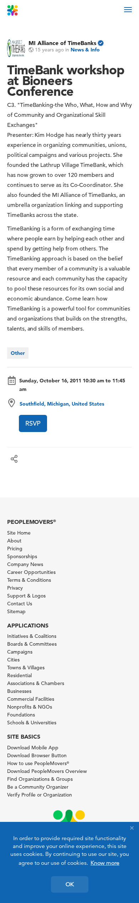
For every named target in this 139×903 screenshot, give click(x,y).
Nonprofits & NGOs (29, 707)
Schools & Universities (31, 722)
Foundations (21, 714)
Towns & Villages (26, 667)
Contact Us (19, 603)
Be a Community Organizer (37, 787)
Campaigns (19, 652)
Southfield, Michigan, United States (62, 404)
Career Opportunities (31, 572)
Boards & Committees (32, 644)
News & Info (85, 49)
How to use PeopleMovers (38, 763)
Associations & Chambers (35, 683)
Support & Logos (26, 595)
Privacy (15, 588)
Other (18, 353)
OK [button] (70, 884)
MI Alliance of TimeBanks (62, 42)
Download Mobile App (32, 747)
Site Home (19, 533)
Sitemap (16, 611)
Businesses (19, 691)
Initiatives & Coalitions (31, 636)
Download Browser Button (37, 755)
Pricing (14, 548)
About (14, 540)
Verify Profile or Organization (39, 795)
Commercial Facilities (30, 699)
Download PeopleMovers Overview (47, 771)
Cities (13, 659)
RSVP (33, 423)
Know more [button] (105, 863)
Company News (25, 564)
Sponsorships (22, 556)
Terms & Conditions (29, 580)
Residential (19, 675)
